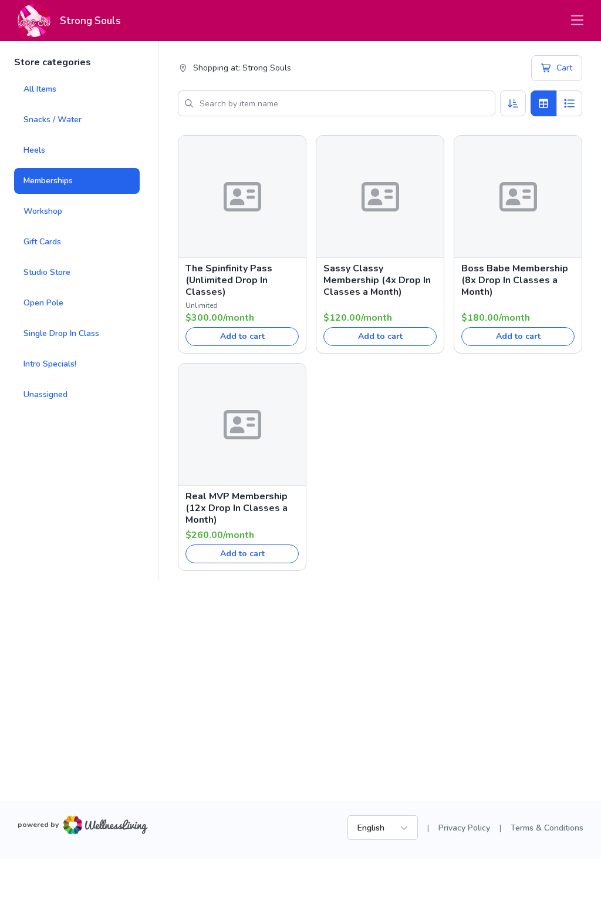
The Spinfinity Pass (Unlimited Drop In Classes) (228, 280)
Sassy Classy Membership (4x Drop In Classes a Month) (377, 280)
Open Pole (43, 302)
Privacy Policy (464, 827)
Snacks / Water (52, 119)
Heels (34, 150)
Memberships (48, 180)
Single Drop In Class (61, 333)
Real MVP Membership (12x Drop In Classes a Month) (236, 508)
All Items (39, 89)
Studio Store (46, 272)
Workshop (42, 211)
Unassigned (45, 394)
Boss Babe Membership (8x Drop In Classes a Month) (514, 280)
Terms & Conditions (547, 827)
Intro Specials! (49, 363)
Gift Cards (42, 241)
